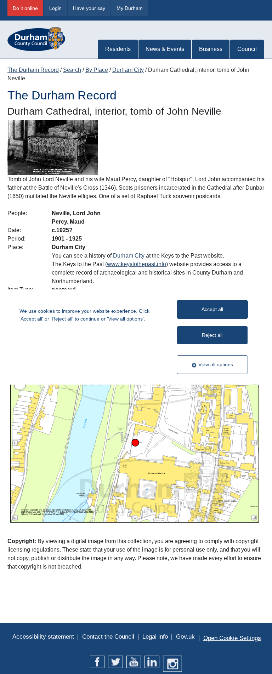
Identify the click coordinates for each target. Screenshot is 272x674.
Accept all (212, 309)
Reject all (212, 335)
